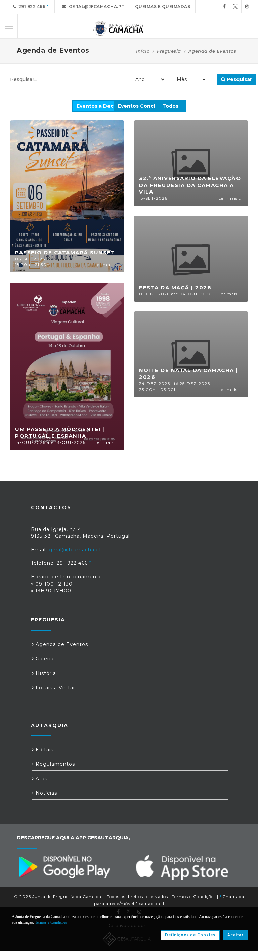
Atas (40, 779)
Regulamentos (54, 764)
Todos (170, 106)
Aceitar (235, 935)
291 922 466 (31, 6)
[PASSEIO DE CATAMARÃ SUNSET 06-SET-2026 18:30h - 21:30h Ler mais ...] (67, 196)
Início (142, 51)
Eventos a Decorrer (101, 106)
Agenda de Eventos (61, 644)
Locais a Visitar (54, 688)
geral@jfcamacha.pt (96, 6)
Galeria (44, 659)
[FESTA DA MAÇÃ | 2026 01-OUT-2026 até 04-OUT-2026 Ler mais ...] (191, 258)
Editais (43, 750)
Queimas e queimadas (162, 6)
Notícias (45, 793)
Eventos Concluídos (143, 106)
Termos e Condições (194, 896)
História (45, 673)
